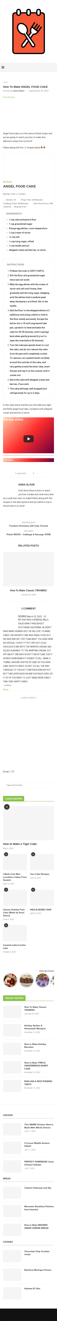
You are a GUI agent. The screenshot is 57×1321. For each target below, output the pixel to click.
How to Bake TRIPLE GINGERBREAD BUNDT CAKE (36, 1065)
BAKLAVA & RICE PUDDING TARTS (38, 1083)
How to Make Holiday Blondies (35, 1045)
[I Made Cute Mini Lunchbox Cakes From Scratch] (15, 862)
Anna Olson (18, 91)
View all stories (46, 971)
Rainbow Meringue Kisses (37, 1270)
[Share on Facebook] (37, 473)
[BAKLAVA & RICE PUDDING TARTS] (12, 1086)
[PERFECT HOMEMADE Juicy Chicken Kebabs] (12, 1166)
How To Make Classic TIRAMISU (28, 590)
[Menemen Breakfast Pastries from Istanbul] (12, 1211)
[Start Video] (28, 438)
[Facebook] (43, 67)
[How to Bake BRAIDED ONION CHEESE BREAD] (12, 1230)
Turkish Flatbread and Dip (37, 1188)
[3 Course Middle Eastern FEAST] (12, 1148)
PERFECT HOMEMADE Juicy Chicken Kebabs (39, 1163)
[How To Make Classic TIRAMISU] (28, 569)
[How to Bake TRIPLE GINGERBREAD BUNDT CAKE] (12, 1067)
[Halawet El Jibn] (12, 1293)
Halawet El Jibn (32, 1288)
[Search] (53, 67)
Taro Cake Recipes (39, 874)
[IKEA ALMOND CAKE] (42, 898)
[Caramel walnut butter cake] (15, 933)
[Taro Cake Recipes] (42, 862)
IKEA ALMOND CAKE (40, 909)
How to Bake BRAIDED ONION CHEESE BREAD (36, 1226)
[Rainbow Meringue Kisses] (12, 1275)
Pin (4, 182)
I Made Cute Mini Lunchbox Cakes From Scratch (15, 877)
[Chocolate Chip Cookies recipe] (12, 1256)
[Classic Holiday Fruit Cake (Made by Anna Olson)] (15, 898)
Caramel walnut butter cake (14, 946)
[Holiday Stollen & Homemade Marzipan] (12, 1030)
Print (9, 182)
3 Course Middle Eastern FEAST (37, 1144)
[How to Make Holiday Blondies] (12, 1049)
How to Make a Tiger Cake (20, 843)
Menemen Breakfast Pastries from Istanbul (39, 1208)
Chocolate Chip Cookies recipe (37, 1253)
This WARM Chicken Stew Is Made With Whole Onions (38, 1126)
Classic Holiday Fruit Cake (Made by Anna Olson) (14, 912)
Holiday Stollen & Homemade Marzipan (35, 1027)
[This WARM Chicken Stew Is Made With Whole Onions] (12, 1129)
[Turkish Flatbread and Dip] (12, 1192)
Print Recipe (9, 97)
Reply (5, 689)
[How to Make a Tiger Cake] (28, 823)
